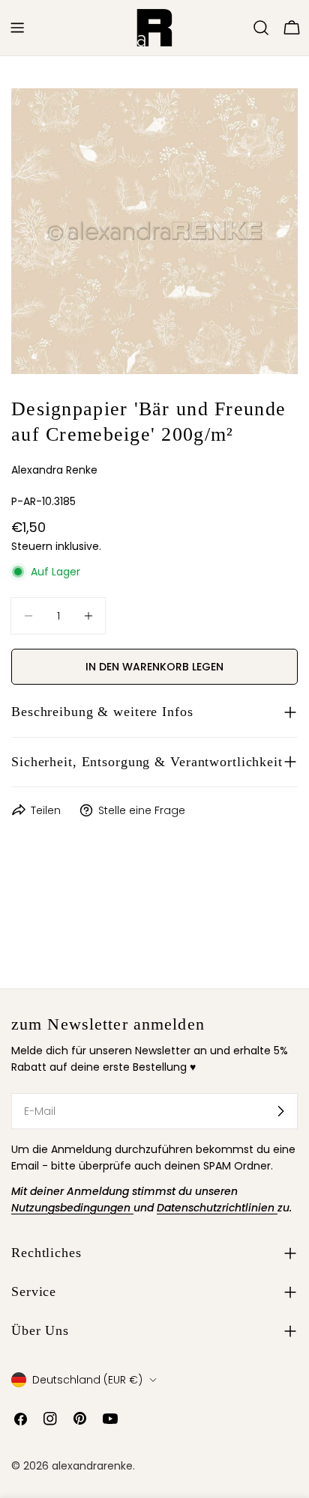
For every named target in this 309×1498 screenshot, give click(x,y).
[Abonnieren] (280, 1111)
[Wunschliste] (240, 28)
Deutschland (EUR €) (87, 1379)
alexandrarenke (92, 1465)
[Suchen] (261, 28)
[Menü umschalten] (17, 28)
